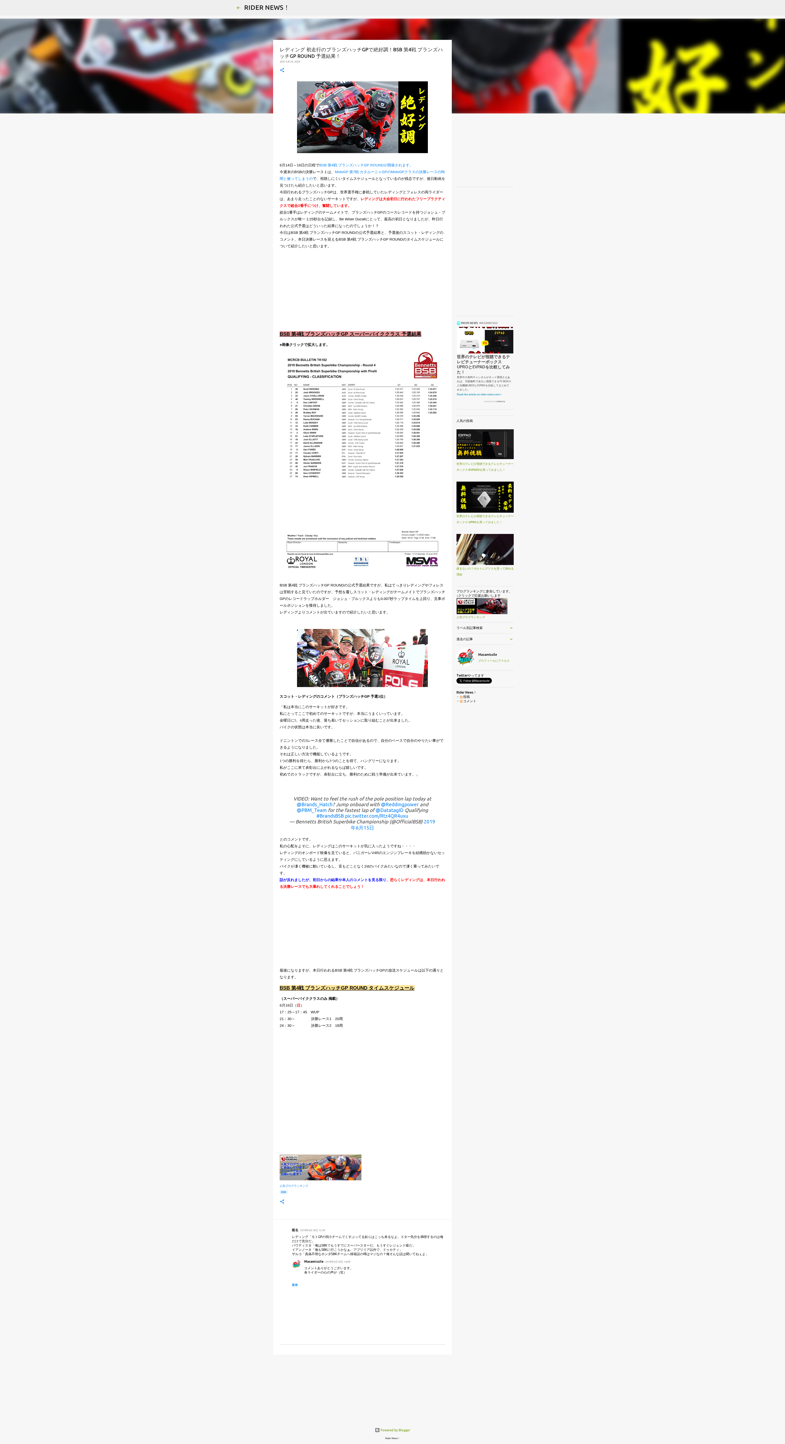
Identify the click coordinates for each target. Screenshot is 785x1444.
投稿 (466, 696)
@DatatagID (390, 810)
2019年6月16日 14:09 (337, 1261)
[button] (282, 70)
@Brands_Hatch (315, 804)
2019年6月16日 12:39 (312, 1230)
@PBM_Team (312, 810)
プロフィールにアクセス (494, 660)
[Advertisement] (362, 291)
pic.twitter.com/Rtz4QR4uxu (376, 816)
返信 (295, 1284)
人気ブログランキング (294, 1185)
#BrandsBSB (330, 816)
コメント (469, 701)
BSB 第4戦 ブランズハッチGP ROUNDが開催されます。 (366, 165)
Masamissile (314, 1261)
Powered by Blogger (395, 1430)
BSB (283, 1192)
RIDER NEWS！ (267, 7)
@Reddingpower (400, 804)
